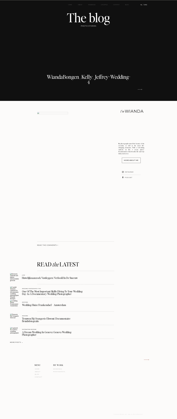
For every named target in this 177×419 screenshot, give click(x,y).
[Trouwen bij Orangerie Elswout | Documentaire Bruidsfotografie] (14, 318)
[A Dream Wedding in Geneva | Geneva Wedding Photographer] (14, 331)
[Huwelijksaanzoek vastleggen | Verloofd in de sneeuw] (14, 277)
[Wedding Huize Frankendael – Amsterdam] (14, 304)
